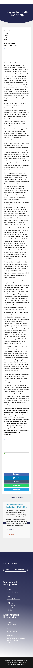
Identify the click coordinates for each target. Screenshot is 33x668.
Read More (10, 529)
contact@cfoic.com (13, 599)
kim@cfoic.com (12, 631)
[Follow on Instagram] (10, 576)
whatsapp (17, 485)
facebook (17, 474)
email (17, 481)
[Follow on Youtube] (19, 576)
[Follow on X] (15, 576)
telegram (17, 489)
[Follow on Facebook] (5, 576)
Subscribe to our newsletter (15, 570)
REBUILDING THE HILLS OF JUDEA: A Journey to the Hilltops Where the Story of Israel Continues (16, 506)
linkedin (17, 478)
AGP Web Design (19, 664)
